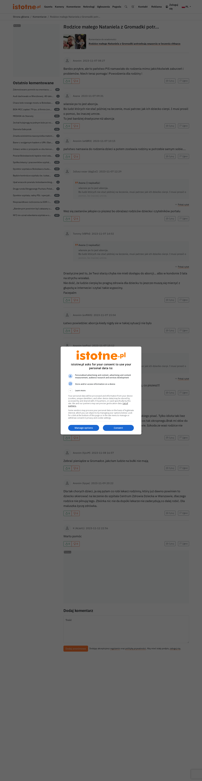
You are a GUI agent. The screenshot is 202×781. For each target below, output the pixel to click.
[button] (101, 390)
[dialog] (101, 390)
